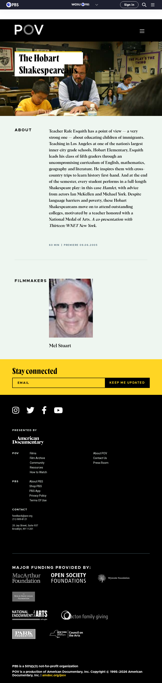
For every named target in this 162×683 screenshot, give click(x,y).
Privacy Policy (37, 495)
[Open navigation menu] (153, 4)
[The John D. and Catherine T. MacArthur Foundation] (26, 577)
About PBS (36, 481)
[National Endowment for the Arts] (29, 615)
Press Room (100, 462)
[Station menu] (96, 5)
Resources (36, 467)
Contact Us (100, 458)
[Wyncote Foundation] (113, 577)
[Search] (144, 5)
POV (29, 30)
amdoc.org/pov (54, 675)
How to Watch (38, 472)
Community (37, 462)
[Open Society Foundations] (68, 577)
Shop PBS (35, 486)
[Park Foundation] (23, 633)
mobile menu (142, 31)
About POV (100, 453)
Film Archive (37, 458)
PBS (12, 4)
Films (33, 453)
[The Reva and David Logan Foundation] (23, 596)
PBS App (34, 490)
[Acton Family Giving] (84, 615)
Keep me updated (127, 382)
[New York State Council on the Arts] (66, 633)
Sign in (129, 4)
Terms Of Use (38, 500)
